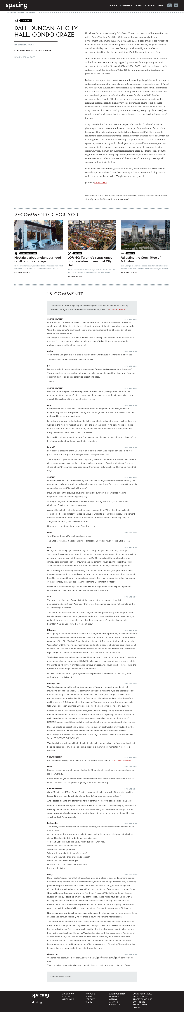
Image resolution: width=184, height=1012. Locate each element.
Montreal (114, 996)
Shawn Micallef (54, 756)
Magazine (127, 5)
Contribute (139, 1002)
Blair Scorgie (131, 272)
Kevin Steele (100, 182)
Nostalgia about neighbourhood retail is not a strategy (37, 259)
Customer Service (142, 993)
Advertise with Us (142, 999)
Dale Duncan (26, 44)
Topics (111, 5)
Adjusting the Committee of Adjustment (141, 259)
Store (161, 5)
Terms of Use (140, 1004)
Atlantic (113, 1002)
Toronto (67, 996)
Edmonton (115, 1004)
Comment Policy (117, 309)
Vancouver (68, 999)
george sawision (55, 318)
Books (139, 5)
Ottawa (113, 999)
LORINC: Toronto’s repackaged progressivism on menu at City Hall (90, 261)
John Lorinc (24, 272)
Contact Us (139, 1007)
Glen (49, 766)
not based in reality (122, 760)
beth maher (52, 823)
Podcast (150, 5)
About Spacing (140, 996)
